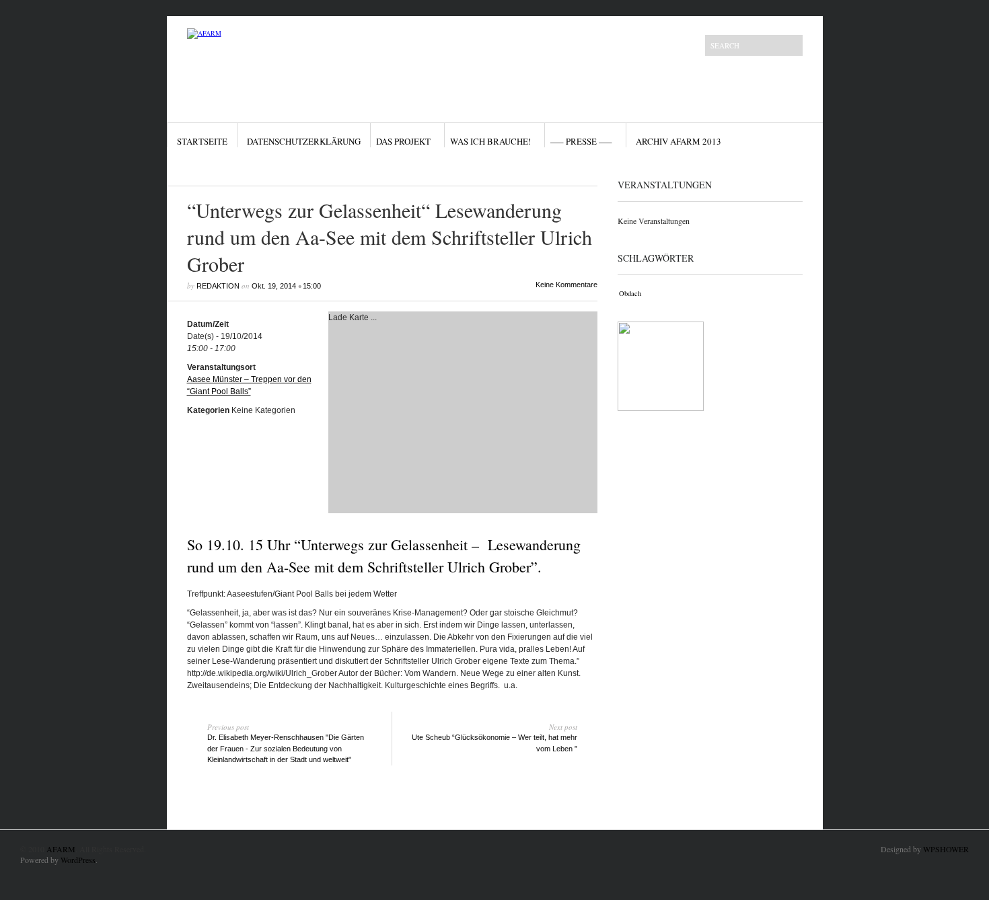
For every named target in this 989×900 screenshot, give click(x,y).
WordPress (78, 859)
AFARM (60, 848)
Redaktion (218, 286)
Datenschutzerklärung (304, 141)
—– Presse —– (581, 141)
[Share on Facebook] (549, 170)
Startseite (202, 141)
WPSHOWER (946, 848)
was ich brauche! (490, 141)
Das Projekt (403, 141)
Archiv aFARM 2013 (678, 141)
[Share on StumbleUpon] (592, 170)
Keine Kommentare (566, 284)
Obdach (630, 293)
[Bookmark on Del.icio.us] (578, 170)
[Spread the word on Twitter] (563, 170)
